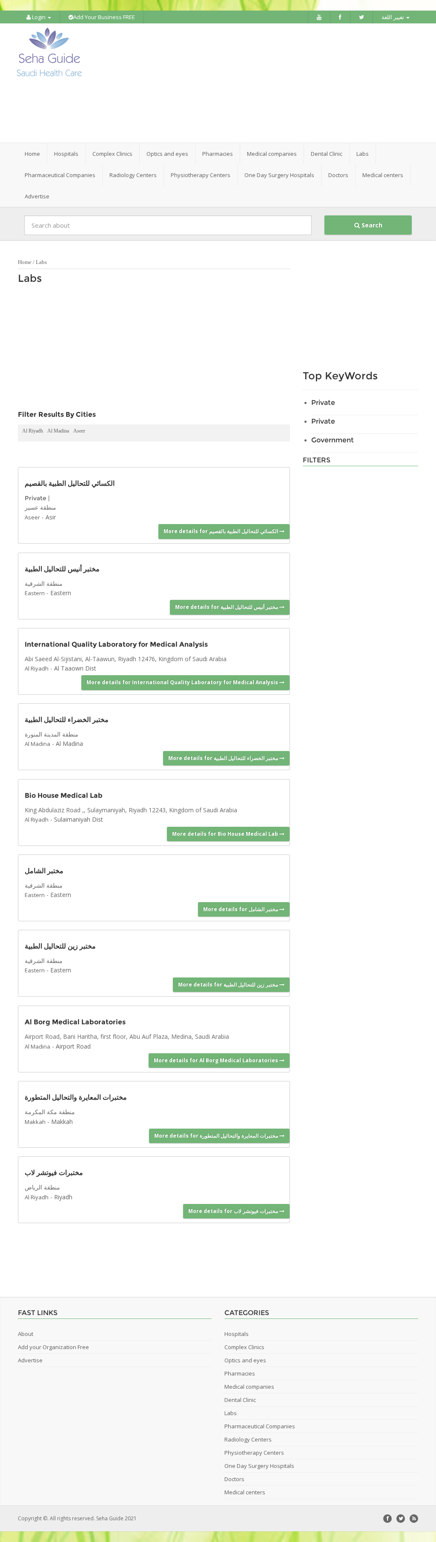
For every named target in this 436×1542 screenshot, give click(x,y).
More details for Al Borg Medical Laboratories (216, 1060)
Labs (41, 262)
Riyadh (63, 1197)
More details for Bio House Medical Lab (225, 833)
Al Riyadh (32, 431)
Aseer (79, 431)
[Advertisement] (271, 83)
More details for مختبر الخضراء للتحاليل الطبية (223, 758)
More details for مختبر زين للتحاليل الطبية (228, 984)
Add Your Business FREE (104, 17)
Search (371, 225)
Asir (51, 517)
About (25, 1334)
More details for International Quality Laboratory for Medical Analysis (182, 682)
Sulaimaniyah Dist (78, 819)
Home (32, 154)
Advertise (37, 196)
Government (332, 440)
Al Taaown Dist (75, 668)
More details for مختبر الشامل (241, 909)
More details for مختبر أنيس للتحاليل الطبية (227, 606)
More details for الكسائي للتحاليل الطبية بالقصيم (221, 531)
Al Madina (58, 431)
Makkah (35, 1122)
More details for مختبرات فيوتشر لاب (233, 1211)
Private (35, 498)
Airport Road (73, 1046)
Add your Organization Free (53, 1347)
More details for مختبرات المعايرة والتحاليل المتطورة (216, 1135)
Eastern (35, 593)
